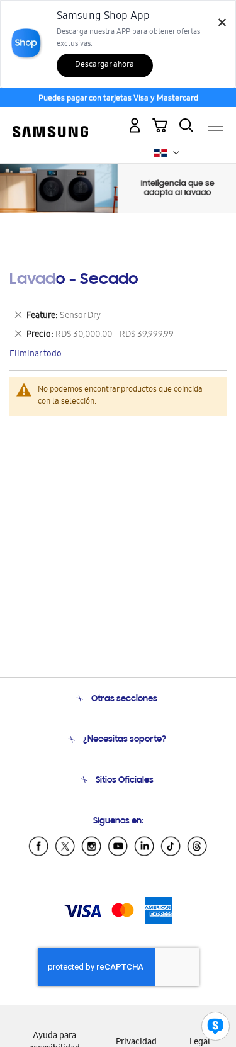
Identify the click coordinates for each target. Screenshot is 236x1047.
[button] (176, 153)
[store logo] (50, 121)
